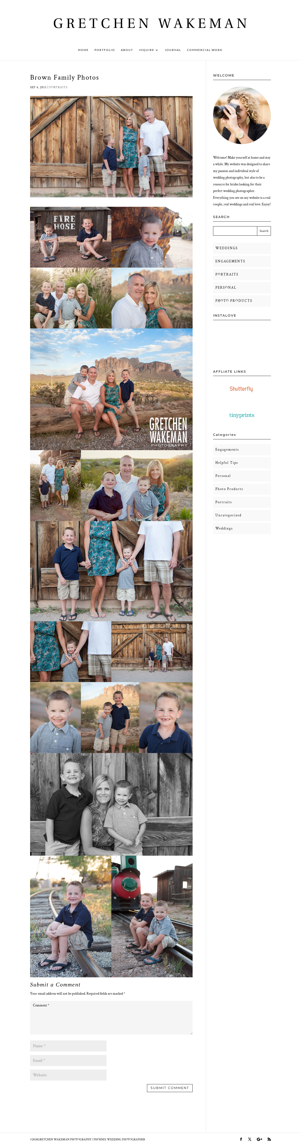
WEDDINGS (226, 248)
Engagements (227, 449)
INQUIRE (146, 50)
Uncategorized (228, 515)
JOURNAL (173, 50)
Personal (223, 476)
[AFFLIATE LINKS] (242, 396)
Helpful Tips (226, 462)
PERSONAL (225, 287)
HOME (83, 50)
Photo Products (229, 489)
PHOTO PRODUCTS (233, 301)
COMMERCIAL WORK (204, 50)
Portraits (58, 87)
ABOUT (127, 50)
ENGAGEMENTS (230, 261)
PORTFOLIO (105, 50)
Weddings (224, 528)
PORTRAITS (226, 274)
